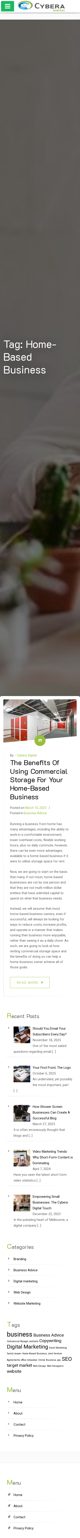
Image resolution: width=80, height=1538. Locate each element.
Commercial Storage (17, 1341)
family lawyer (14, 1353)
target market (19, 1365)
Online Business (47, 1360)
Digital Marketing (27, 1346)
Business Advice (35, 813)
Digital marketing (26, 1281)
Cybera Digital (27, 755)
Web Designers (55, 1366)
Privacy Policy (24, 1436)
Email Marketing (58, 1347)
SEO (67, 1359)
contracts (33, 1341)
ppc (59, 1360)
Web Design (22, 1292)
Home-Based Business (34, 1353)
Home (18, 1402)
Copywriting (50, 1340)
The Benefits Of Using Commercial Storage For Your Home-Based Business (39, 779)
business (19, 1334)
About (18, 1413)
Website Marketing (27, 1303)
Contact (19, 1425)
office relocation (29, 1360)
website (14, 1371)
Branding (20, 1259)
